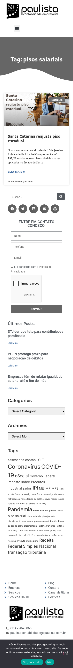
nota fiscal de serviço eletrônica (48, 494)
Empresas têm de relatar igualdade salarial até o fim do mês (35, 378)
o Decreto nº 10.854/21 (37, 503)
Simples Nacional (39, 546)
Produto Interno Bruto (27, 541)
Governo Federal (42, 476)
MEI (42, 488)
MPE (55, 488)
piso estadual (56, 510)
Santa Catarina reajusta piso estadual (34, 138)
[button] (17, 28)
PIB (46, 510)
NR (17, 503)
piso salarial (17, 516)
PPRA (46, 530)
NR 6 (22, 503)
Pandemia (20, 509)
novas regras (51, 499)
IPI (35, 488)
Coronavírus (24, 466)
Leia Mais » (16, 172)
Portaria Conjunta (46, 526)
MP (48, 488)
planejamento (48, 516)
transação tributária (27, 552)
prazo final (55, 530)
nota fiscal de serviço (20, 494)
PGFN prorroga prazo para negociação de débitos (28, 356)
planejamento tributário (45, 521)
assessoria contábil (22, 460)
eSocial (22, 475)
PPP (41, 530)
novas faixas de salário (32, 499)
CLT (41, 460)
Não (49, 662)
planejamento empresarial (20, 521)
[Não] (66, 653)
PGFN (36, 510)
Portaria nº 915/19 (29, 530)
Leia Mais (13, 343)
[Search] (61, 196)
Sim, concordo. (32, 662)
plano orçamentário (27, 526)
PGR (42, 510)
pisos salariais (34, 516)
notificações (14, 499)
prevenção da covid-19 (19, 535)
